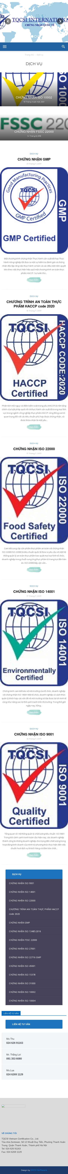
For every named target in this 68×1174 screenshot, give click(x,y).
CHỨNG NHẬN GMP (34, 159)
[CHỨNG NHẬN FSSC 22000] (34, 123)
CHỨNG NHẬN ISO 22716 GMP (25, 957)
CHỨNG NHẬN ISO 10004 (22, 1000)
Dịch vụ (34, 153)
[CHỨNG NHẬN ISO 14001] (34, 643)
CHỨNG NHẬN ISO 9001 (34, 734)
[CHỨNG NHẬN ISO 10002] (34, 89)
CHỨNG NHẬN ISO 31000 (22, 983)
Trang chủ (29, 54)
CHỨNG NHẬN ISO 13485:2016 (25, 931)
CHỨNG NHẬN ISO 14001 (34, 591)
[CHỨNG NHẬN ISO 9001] (34, 785)
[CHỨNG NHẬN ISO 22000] (34, 500)
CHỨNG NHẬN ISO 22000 (34, 448)
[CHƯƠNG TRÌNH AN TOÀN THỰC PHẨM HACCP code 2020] (34, 357)
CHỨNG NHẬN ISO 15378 (22, 974)
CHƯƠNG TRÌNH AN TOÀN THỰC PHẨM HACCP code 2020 (34, 304)
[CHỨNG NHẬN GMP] (34, 210)
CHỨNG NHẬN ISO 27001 (22, 948)
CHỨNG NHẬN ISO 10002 (22, 991)
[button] (63, 46)
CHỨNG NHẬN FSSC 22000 (23, 939)
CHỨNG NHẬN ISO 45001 (22, 965)
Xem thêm (34, 280)
